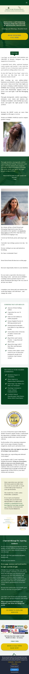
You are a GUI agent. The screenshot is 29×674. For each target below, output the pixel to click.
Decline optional (14, 666)
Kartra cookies (18, 661)
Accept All (14, 669)
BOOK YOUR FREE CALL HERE (14, 36)
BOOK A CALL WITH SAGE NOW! (14, 647)
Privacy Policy (14, 664)
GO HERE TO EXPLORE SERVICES (14, 611)
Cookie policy (11, 661)
